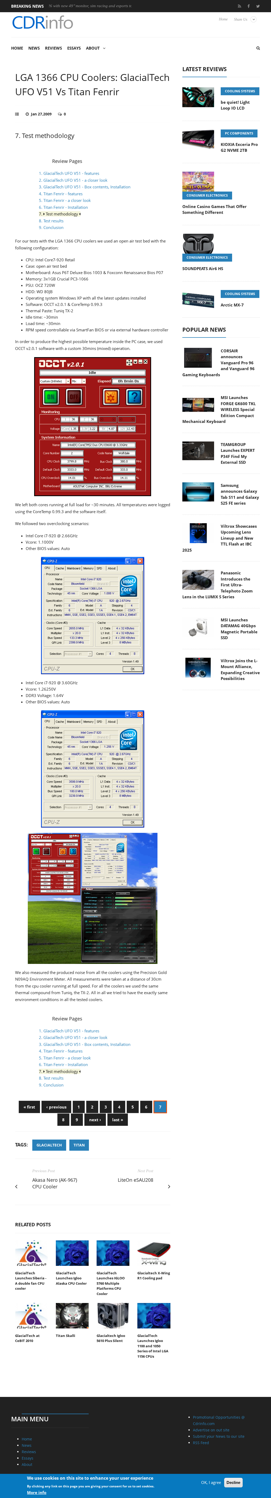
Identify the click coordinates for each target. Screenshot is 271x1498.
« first (29, 1107)
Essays (74, 48)
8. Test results (51, 220)
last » (117, 1119)
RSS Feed (201, 1442)
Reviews (53, 48)
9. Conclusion (51, 227)
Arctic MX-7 (232, 305)
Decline (233, 1482)
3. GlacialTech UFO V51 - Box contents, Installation (84, 186)
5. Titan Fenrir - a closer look (65, 200)
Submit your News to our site (219, 1436)
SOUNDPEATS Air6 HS (202, 268)
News (34, 48)
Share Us (240, 19)
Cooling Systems (240, 91)
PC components (239, 133)
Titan (79, 1145)
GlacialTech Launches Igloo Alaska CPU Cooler (71, 1278)
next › (95, 1119)
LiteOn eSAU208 (135, 1180)
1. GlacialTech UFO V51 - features (69, 173)
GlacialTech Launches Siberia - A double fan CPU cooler (30, 1281)
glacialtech (49, 1145)
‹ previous (56, 1107)
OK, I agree (211, 1482)
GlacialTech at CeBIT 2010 (27, 1338)
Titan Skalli (65, 1335)
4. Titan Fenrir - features (61, 193)
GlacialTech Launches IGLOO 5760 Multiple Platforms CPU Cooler (111, 1283)
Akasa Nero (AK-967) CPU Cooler (54, 1183)
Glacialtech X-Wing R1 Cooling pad (153, 1276)
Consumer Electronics (207, 195)
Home (223, 19)
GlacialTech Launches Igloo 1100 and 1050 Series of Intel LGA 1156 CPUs (152, 1346)
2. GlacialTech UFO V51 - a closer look (73, 180)
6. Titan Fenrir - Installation (63, 207)
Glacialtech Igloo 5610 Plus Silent (111, 1338)
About (93, 48)
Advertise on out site (211, 1429)
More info (36, 1492)
